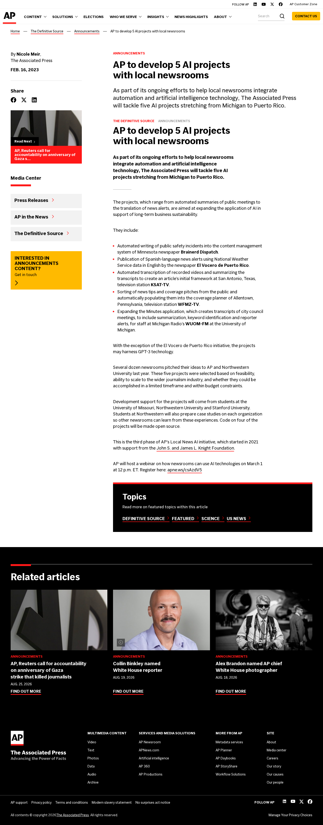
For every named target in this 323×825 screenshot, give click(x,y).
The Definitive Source (47, 31)
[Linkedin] (255, 4)
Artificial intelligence (154, 758)
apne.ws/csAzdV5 (184, 470)
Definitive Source (143, 519)
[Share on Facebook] (13, 100)
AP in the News (31, 216)
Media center (276, 750)
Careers (272, 758)
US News (236, 519)
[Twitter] (272, 4)
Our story (274, 766)
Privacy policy (41, 802)
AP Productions (150, 774)
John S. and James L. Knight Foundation (195, 448)
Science (210, 519)
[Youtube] (263, 4)
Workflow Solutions (231, 774)
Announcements (87, 31)
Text (90, 750)
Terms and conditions (71, 802)
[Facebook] (280, 4)
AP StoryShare (226, 766)
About (271, 742)
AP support (19, 802)
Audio (91, 774)
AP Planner (224, 750)
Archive (93, 782)
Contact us (306, 16)
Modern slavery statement (112, 802)
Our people (275, 782)
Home (15, 31)
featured (183, 519)
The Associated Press (72, 815)
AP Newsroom (150, 742)
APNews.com (149, 750)
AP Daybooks (226, 758)
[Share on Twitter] (24, 100)
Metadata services (229, 742)
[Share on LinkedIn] (34, 100)
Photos (93, 758)
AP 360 (144, 766)
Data (91, 766)
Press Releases (31, 200)
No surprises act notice (152, 802)
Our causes (275, 774)
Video (91, 742)
